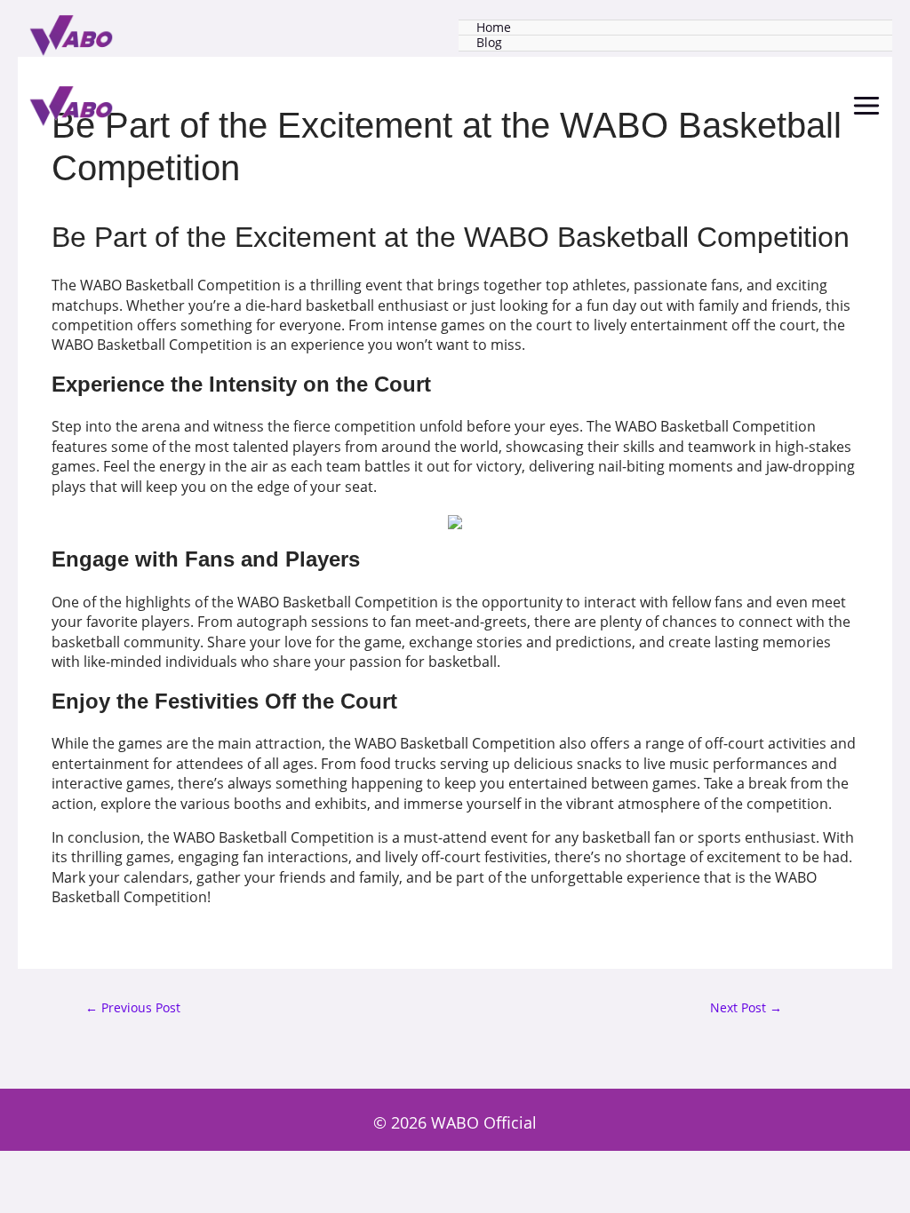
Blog (489, 43)
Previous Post (132, 1008)
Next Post (746, 1008)
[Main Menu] (866, 105)
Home (493, 28)
